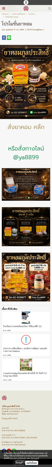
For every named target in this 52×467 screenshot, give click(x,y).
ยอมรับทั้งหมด (32, 463)
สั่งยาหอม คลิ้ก (26, 127)
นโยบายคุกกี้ (34, 458)
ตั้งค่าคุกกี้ (18, 463)
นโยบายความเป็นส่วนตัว (17, 458)
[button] (49, 8)
